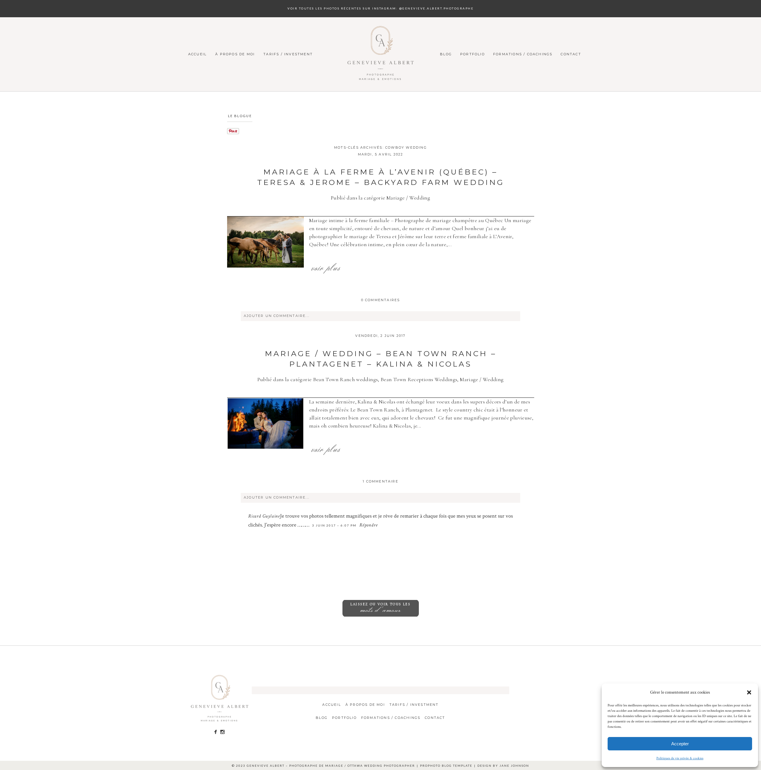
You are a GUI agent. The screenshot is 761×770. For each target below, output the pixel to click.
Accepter (680, 743)
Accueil (197, 54)
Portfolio (472, 54)
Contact (571, 54)
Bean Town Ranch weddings (345, 379)
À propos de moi (235, 54)
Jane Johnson (514, 765)
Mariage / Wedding (408, 197)
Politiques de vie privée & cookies (679, 758)
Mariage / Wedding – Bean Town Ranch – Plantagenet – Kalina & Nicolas (380, 358)
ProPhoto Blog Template (446, 765)
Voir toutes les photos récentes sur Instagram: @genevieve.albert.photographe (380, 8)
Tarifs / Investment (288, 54)
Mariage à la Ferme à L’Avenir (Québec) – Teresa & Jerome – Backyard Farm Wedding (380, 177)
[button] (749, 692)
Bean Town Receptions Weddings (418, 379)
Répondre (368, 525)
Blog (446, 54)
